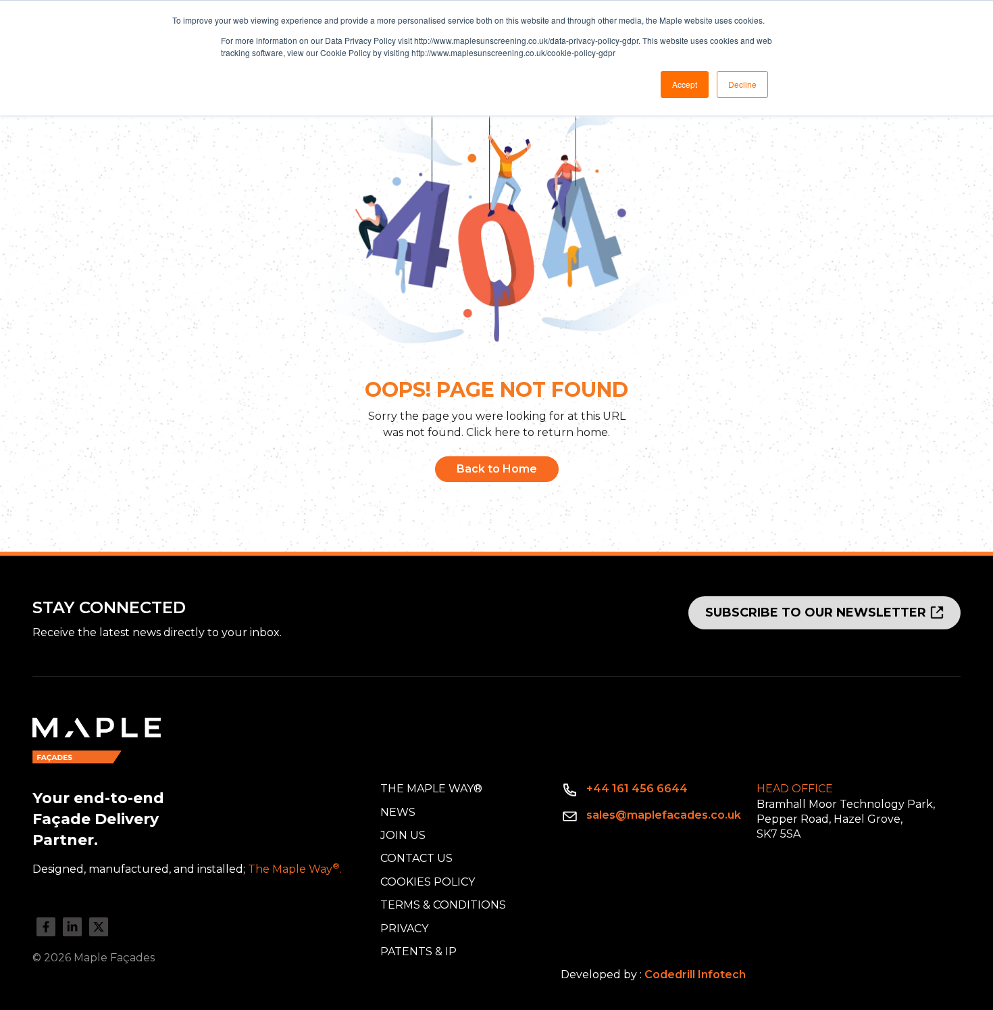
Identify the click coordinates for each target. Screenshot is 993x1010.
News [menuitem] (397, 812)
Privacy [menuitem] (404, 928)
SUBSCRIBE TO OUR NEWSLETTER (815, 612)
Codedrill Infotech (695, 974)
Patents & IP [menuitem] (418, 951)
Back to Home (497, 468)
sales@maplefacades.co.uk (663, 815)
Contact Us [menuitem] (416, 858)
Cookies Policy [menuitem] (427, 881)
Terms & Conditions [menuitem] (443, 904)
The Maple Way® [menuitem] (431, 788)
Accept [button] (684, 84)
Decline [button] (742, 84)
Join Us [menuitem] (403, 835)
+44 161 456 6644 (637, 788)
